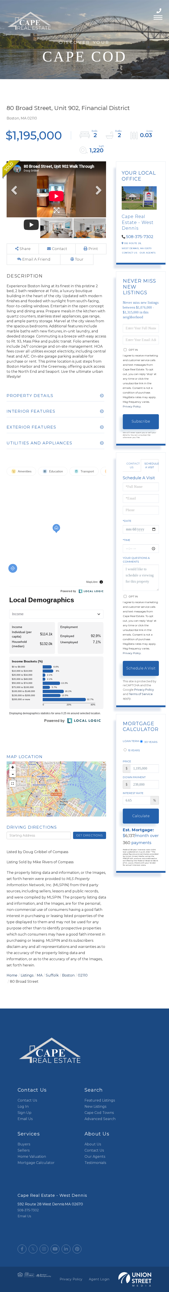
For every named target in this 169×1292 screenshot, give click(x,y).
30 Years (150, 742)
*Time (126, 540)
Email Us (25, 1119)
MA (39, 975)
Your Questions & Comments (136, 559)
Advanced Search (100, 1119)
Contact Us (129, 252)
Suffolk (52, 975)
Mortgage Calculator (36, 1163)
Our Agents (147, 252)
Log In (23, 1106)
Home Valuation (32, 1156)
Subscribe (141, 421)
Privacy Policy (132, 406)
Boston (68, 975)
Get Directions (89, 835)
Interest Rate (133, 793)
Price (127, 761)
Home (12, 975)
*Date (127, 520)
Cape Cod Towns (99, 1113)
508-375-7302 (159, 11)
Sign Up (24, 1113)
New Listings (95, 1106)
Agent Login (99, 1279)
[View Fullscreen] (12, 783)
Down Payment (134, 777)
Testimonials (95, 1163)
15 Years (133, 750)
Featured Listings (99, 1100)
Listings (27, 975)
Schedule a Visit (151, 465)
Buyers (24, 1144)
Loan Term (131, 741)
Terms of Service (141, 694)
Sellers (23, 1150)
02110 (83, 975)
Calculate (141, 816)
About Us (92, 1144)
